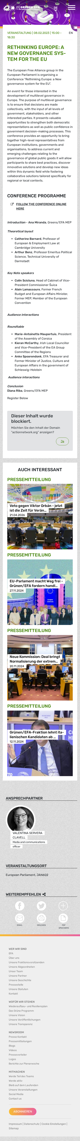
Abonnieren (22, 1111)
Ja (62, 441)
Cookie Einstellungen (53, 1124)
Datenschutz (31, 1124)
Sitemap (14, 1128)
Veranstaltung (19, 33)
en (71, 33)
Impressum (15, 1124)
